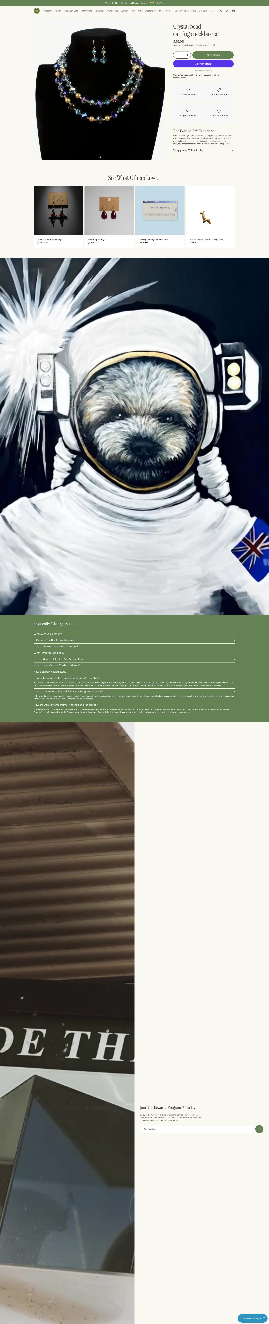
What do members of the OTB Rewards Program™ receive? (68, 691)
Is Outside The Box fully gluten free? (54, 640)
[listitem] (212, 11)
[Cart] (233, 11)
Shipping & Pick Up (188, 150)
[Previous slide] (3, 3)
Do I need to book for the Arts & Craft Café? (59, 659)
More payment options (203, 70)
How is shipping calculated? (50, 671)
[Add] (78, 230)
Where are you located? (48, 633)
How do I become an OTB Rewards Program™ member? (66, 678)
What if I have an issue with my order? (56, 646)
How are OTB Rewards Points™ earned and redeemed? (66, 704)
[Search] (221, 11)
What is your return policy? (49, 652)
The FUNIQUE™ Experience (194, 131)
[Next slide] (266, 3)
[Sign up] (259, 1129)
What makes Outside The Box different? (57, 665)
